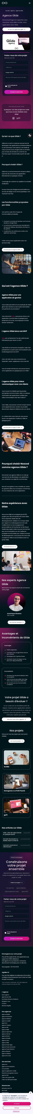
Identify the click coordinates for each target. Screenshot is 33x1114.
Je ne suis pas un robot (12, 86)
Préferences (16, 1111)
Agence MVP (25, 891)
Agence (13, 10)
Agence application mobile (12, 891)
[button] (29, 3)
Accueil (7, 10)
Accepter (17, 1104)
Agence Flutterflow (21, 888)
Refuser (17, 1108)
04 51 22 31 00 (15, 967)
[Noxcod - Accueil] (5, 3)
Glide (13, 316)
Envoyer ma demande (16, 92)
